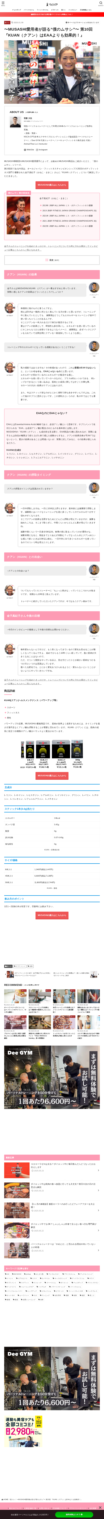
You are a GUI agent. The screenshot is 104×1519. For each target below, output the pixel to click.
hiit (8, 1274)
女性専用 (58, 1295)
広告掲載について (59, 1508)
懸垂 (67, 1295)
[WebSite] (29, 150)
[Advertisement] (52, 939)
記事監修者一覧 (30, 1508)
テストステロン (93, 1283)
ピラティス (54, 10)
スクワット (25, 1283)
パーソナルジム (29, 10)
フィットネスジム (42, 10)
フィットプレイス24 (76, 1291)
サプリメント (20, 966)
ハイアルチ (42, 1287)
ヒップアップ (32, 1291)
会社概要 (93, 1508)
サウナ (91, 1278)
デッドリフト (11, 1287)
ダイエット (65, 1283)
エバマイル (46, 1278)
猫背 (83, 1295)
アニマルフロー (53, 1274)
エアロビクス (22, 1278)
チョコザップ (16, 10)
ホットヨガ (11, 1295)
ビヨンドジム (46, 1291)
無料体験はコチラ (73, 1514)
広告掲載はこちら (86, 10)
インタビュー (72, 10)
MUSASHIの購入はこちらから (52, 185)
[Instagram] (42, 150)
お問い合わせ (44, 1508)
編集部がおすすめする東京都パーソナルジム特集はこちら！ (52, 14)
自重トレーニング (29, 1300)
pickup (28, 1274)
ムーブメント (24, 1295)
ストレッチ (38, 1283)
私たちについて (15, 1508)
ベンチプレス (92, 1291)
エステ (34, 1278)
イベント (10, 1278)
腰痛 (8, 1300)
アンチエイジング (86, 1274)
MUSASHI (17, 1274)
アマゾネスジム (69, 1274)
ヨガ (35, 1295)
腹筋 (16, 1300)
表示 (56, 260)
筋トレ (63, 10)
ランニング (46, 1295)
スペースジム (51, 1283)
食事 (42, 1300)
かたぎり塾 (40, 1274)
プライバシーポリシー (77, 1508)
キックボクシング (61, 1278)
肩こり (92, 1295)
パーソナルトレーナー (14, 1291)
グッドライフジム (78, 1278)
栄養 (31, 966)
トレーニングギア (27, 1287)
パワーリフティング (58, 1287)
